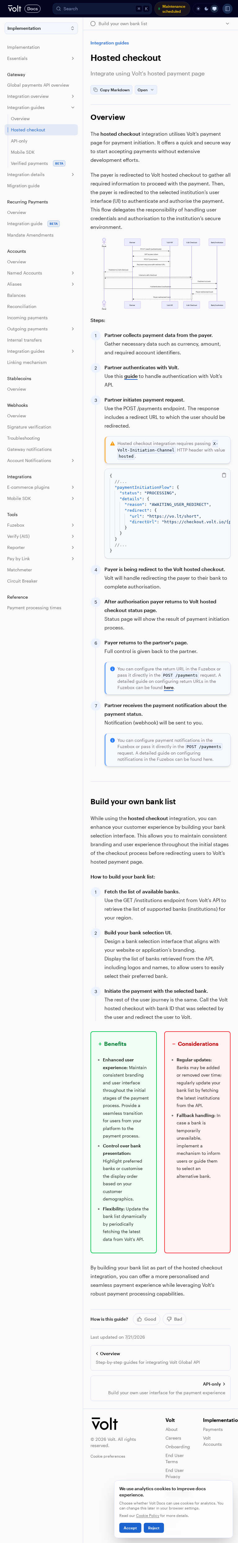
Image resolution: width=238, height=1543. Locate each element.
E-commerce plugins (28, 487)
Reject (154, 1528)
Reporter (16, 547)
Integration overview (28, 96)
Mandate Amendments (30, 235)
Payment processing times (34, 607)
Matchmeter (19, 569)
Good (150, 1319)
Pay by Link (18, 558)
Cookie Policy (147, 1515)
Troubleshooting (23, 438)
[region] (167, 513)
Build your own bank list (133, 801)
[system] (214, 9)
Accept (130, 1528)
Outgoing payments (27, 328)
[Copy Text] (224, 475)
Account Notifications (29, 460)
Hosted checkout (28, 129)
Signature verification (29, 426)
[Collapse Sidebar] (227, 9)
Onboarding (177, 1446)
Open (143, 90)
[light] (198, 9)
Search (106, 8)
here (169, 687)
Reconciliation (21, 306)
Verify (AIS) (18, 536)
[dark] (206, 9)
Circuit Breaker (22, 580)
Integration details (26, 174)
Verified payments (37, 163)
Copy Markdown (115, 90)
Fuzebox (15, 525)
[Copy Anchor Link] (130, 117)
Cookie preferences (107, 1456)
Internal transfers (24, 340)
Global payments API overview (38, 85)
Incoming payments (27, 317)
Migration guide (23, 185)
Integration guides (26, 107)
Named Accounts (24, 272)
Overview (20, 118)
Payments (213, 1429)
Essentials (17, 58)
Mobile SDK (23, 152)
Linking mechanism (27, 362)
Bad (178, 1319)
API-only (19, 140)
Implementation (23, 47)
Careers (173, 1438)
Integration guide (32, 223)
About (171, 1429)
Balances (16, 295)
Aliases (14, 284)
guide (131, 376)
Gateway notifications (29, 449)
